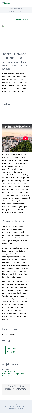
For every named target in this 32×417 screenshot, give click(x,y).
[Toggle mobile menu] (29, 3)
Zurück (18, 19)
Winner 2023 (7, 376)
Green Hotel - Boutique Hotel (13, 374)
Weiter (25, 19)
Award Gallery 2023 (9, 371)
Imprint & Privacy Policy (21, 404)
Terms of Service (9, 406)
